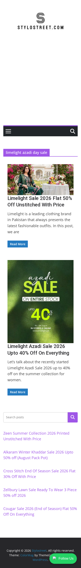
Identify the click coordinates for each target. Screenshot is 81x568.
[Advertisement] (40, 82)
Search (73, 417)
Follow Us (66, 558)
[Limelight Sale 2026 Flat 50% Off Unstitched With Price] (40, 179)
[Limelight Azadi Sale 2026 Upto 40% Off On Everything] (40, 301)
